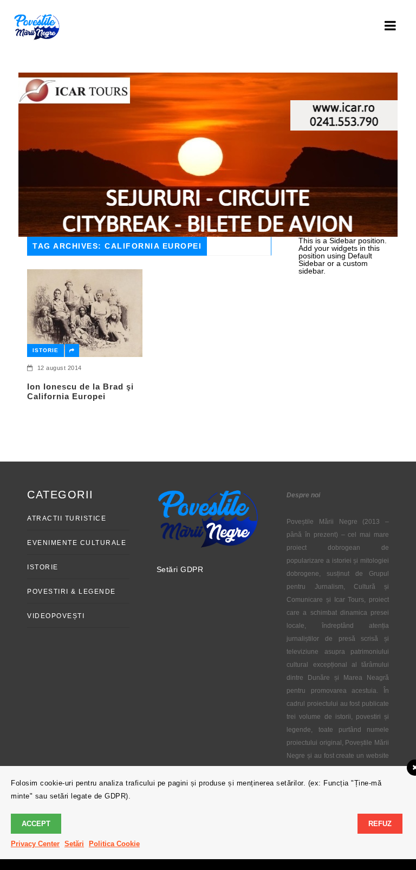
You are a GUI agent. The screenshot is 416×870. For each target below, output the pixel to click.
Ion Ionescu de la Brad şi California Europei (80, 391)
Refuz (380, 824)
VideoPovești (55, 616)
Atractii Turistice (66, 518)
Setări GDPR (180, 569)
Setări (74, 844)
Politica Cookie (114, 844)
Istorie (45, 350)
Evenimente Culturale (76, 543)
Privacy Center (35, 844)
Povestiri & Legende (71, 591)
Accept (36, 824)
